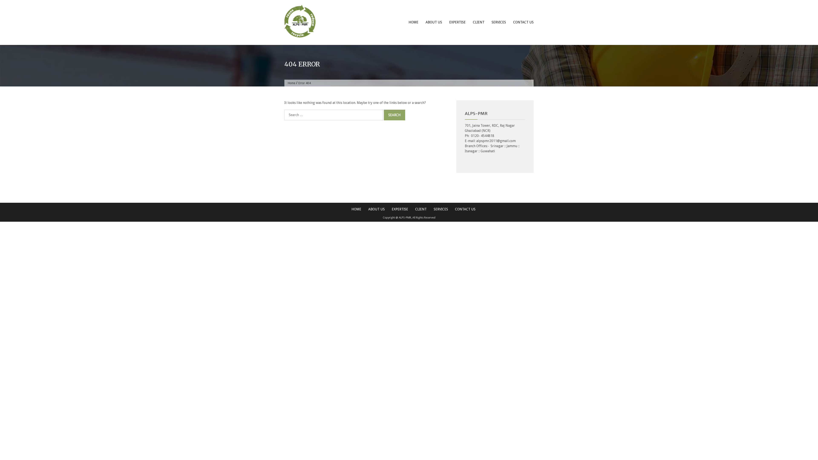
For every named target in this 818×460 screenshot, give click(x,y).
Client (478, 22)
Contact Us (523, 22)
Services (499, 22)
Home (413, 22)
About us (434, 22)
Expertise (457, 22)
